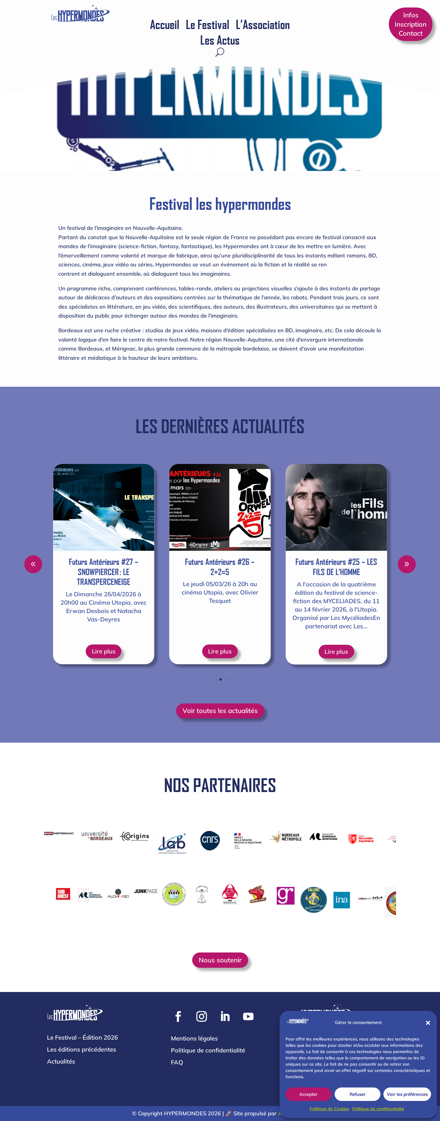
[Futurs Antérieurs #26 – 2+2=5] (140, 507)
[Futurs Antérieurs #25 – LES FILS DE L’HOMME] (257, 507)
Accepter (308, 1094)
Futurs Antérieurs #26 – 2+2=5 (140, 566)
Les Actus (220, 40)
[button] (428, 1023)
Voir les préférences (407, 1094)
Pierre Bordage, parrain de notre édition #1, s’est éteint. (373, 566)
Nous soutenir (220, 960)
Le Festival (207, 25)
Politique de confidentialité (378, 1108)
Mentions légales (194, 1038)
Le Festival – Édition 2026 (82, 1037)
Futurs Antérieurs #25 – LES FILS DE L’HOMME (257, 566)
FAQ (177, 1062)
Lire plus (140, 651)
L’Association (263, 25)
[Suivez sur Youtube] (248, 1016)
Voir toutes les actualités (220, 710)
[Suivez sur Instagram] (201, 1016)
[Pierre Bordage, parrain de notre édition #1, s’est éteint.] (373, 507)
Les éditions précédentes (81, 1049)
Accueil (164, 25)
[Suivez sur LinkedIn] (225, 1016)
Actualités (61, 1061)
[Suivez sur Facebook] (178, 1016)
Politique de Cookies (329, 1108)
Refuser (357, 1094)
